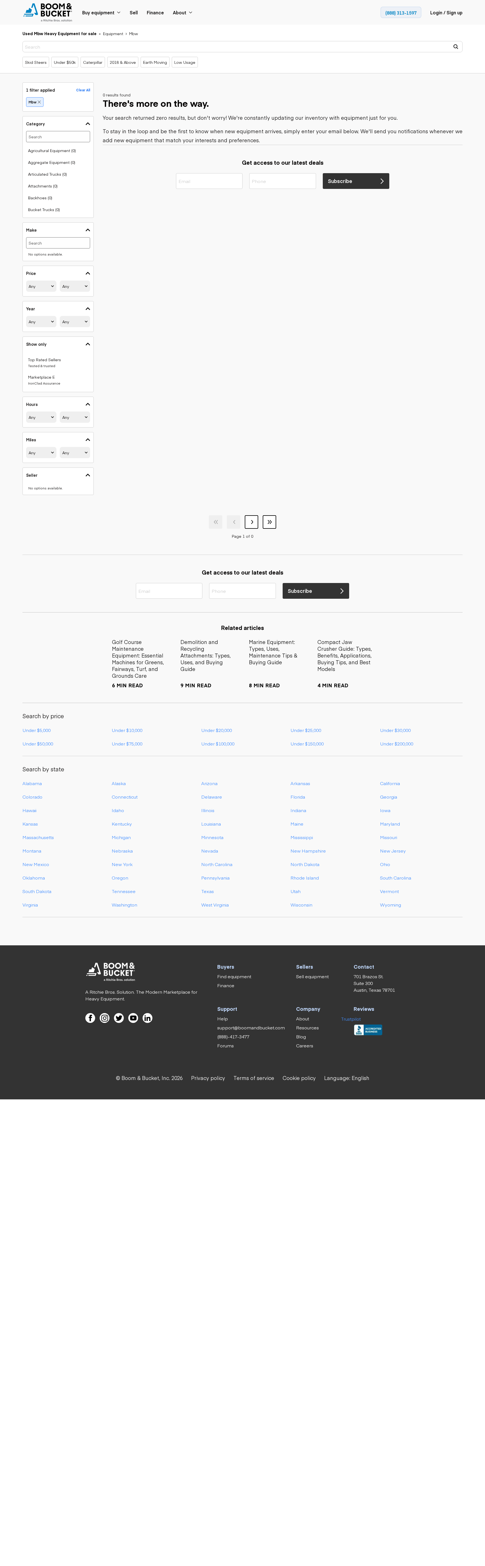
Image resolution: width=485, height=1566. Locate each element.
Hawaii (29, 810)
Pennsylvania (215, 877)
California (390, 783)
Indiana (298, 810)
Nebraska (122, 851)
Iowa (385, 810)
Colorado (32, 797)
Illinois (207, 810)
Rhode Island (304, 877)
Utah (295, 891)
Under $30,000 (395, 730)
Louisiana (211, 824)
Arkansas (300, 783)
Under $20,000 (216, 730)
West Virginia (215, 904)
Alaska (119, 783)
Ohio (385, 864)
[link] (47, 12)
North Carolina (216, 864)
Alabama (32, 783)
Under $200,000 (396, 743)
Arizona (209, 783)
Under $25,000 (305, 730)
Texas (207, 891)
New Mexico (35, 864)
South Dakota (36, 891)
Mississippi (301, 837)
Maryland (390, 824)
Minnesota (212, 837)
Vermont (389, 891)
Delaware (211, 797)
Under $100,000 (217, 743)
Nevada (209, 851)
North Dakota (304, 864)
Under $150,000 (307, 743)
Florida (297, 797)
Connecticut (125, 797)
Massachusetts (38, 837)
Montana (31, 851)
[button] (346, 1078)
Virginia (30, 904)
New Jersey (393, 851)
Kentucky (122, 824)
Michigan (121, 837)
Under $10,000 (127, 730)
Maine (296, 824)
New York (122, 864)
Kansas (30, 824)
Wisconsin (301, 904)
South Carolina (395, 877)
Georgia (388, 797)
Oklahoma (33, 877)
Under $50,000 (37, 743)
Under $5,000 (36, 730)
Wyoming (390, 904)
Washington (124, 904)
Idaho (118, 810)
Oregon (120, 877)
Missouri (388, 837)
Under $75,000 (127, 743)
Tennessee (124, 891)
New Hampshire (308, 851)
